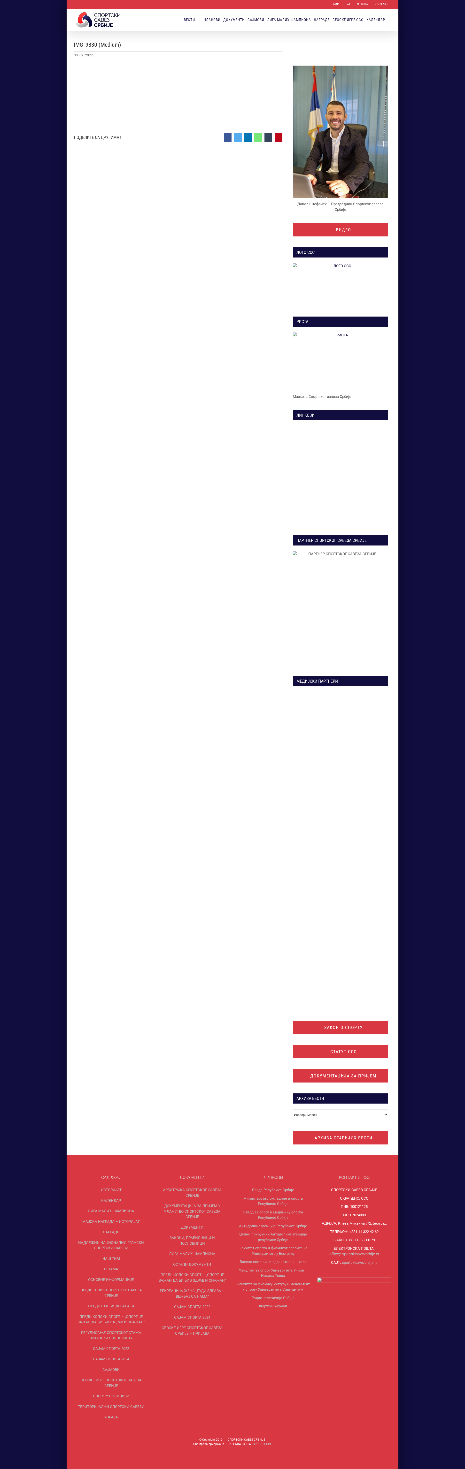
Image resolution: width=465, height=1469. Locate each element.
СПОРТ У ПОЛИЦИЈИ (111, 1396)
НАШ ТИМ (111, 1259)
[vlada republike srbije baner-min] (315, 428)
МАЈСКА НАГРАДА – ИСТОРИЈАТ (111, 1221)
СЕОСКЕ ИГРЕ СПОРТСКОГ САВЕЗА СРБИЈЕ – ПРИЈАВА (192, 1331)
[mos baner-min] (365, 428)
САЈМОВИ (111, 1370)
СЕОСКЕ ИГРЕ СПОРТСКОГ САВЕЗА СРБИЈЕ (111, 1383)
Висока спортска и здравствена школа (273, 1262)
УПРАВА (111, 1417)
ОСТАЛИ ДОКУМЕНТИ (192, 1264)
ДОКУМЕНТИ (192, 1227)
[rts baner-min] (315, 694)
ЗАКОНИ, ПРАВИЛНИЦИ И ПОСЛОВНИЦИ (192, 1241)
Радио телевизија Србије (273, 1298)
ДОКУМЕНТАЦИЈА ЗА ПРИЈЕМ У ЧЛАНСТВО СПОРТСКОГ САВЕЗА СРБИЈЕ (192, 1211)
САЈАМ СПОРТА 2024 (111, 1359)
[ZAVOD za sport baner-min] (365, 482)
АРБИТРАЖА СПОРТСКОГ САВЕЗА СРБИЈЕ (192, 1193)
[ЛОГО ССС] (340, 284)
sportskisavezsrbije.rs (360, 1262)
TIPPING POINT (262, 1444)
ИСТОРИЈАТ (111, 1190)
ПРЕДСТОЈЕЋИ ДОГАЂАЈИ (111, 1306)
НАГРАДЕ (111, 1232)
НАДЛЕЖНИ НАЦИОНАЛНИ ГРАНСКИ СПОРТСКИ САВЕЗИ (111, 1245)
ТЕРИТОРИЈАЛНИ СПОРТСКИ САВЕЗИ (111, 1407)
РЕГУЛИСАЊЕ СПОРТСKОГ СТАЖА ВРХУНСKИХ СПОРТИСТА (111, 1335)
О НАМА (111, 1269)
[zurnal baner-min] (365, 694)
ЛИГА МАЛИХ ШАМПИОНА (111, 1211)
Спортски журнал (272, 1306)
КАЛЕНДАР (111, 1200)
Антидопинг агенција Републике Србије (273, 1226)
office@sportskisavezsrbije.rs (354, 1254)
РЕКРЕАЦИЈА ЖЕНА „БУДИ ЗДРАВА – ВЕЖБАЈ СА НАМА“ (192, 1294)
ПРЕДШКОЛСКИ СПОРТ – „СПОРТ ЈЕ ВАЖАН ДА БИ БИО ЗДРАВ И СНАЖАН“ (111, 1320)
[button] (389, 20)
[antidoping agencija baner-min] (315, 482)
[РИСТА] (340, 361)
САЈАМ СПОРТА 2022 (111, 1349)
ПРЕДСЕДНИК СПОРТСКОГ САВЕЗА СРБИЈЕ (111, 1293)
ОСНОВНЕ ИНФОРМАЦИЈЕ (111, 1280)
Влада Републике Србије (273, 1190)
